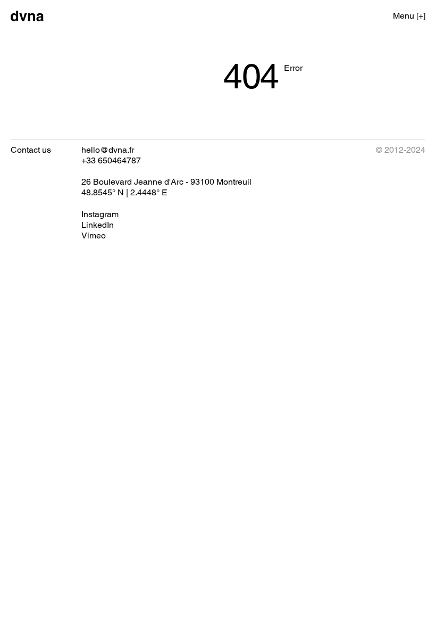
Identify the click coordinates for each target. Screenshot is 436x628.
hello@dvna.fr (107, 150)
